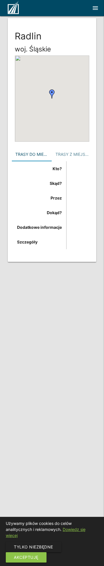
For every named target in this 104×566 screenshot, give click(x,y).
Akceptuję (26, 557)
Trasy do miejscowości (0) (33, 154)
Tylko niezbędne (33, 546)
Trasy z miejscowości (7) (73, 154)
